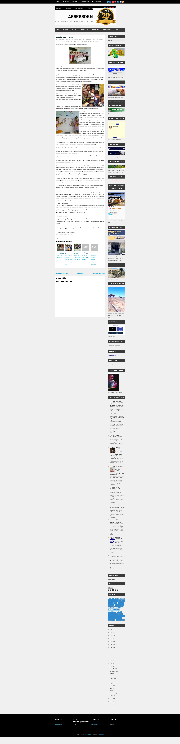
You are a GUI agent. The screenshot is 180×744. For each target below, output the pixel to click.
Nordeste (115, 613)
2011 (111, 705)
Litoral (118, 609)
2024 (111, 635)
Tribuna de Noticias (115, 447)
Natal (71, 41)
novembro (113, 671)
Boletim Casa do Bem (64, 37)
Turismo (119, 618)
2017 (111, 657)
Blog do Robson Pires (115, 401)
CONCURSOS (121, 598)
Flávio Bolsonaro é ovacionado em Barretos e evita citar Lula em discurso (116, 404)
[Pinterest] (115, 2)
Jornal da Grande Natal (116, 537)
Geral (62, 41)
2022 (111, 641)
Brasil (89, 39)
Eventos (116, 607)
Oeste (120, 613)
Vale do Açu (111, 620)
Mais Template (101, 734)
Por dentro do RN (114, 487)
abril (111, 688)
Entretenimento (119, 605)
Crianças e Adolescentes (97, 39)
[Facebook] (110, 2)
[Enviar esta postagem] (57, 238)
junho (111, 683)
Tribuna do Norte (96, 1)
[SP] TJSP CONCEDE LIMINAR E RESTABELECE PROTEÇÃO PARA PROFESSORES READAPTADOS (117, 472)
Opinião (74, 41)
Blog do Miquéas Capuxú (116, 466)
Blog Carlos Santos (115, 435)
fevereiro (112, 693)
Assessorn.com (58, 724)
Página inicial (80, 273)
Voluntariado (84, 41)
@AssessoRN (94, 724)
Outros (116, 29)
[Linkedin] (118, 2)
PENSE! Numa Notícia (115, 555)
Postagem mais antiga (99, 273)
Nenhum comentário (95, 41)
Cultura (110, 603)
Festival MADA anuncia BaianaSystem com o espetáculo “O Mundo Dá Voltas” (117, 490)
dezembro (112, 668)
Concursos (74, 1)
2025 (111, 632)
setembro (112, 676)
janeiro (112, 695)
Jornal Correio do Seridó (116, 416)
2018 (111, 654)
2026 (111, 629)
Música (119, 611)
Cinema (116, 600)
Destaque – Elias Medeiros (114, 520)
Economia (120, 603)
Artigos (110, 598)
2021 (111, 644)
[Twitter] (108, 2)
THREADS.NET (58, 726)
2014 (111, 666)
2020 (111, 648)
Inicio (57, 1)
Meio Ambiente (112, 611)
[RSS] (123, 2)
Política (78, 41)
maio (111, 685)
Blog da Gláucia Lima (115, 505)
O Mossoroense (107, 29)
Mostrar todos (123, 571)
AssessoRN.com (89, 734)
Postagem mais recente (62, 273)
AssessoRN (66, 1)
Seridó (114, 618)
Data (115, 603)
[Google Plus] (113, 2)
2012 (111, 702)
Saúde (109, 618)
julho (111, 681)
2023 (111, 638)
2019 (111, 651)
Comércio (121, 600)
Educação (58, 41)
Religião (122, 615)
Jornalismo (66, 41)
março (112, 690)
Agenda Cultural (85, 1)
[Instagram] (121, 2)
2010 (111, 708)
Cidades (110, 600)
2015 (111, 663)
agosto (112, 678)
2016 (111, 660)
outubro (112, 673)
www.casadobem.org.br (60, 236)
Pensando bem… (113, 436)
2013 (111, 698)
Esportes (110, 607)
